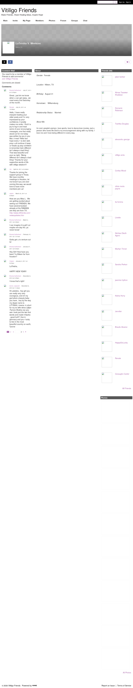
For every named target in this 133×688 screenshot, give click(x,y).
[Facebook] (10, 62)
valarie (11, 193)
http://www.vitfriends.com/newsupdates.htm (19, 213)
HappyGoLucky (121, 342)
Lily (10, 169)
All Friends (126, 388)
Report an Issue (108, 685)
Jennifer (118, 311)
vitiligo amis (120, 155)
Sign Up (122, 2)
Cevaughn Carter (122, 374)
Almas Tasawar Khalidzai (121, 93)
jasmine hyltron (121, 280)
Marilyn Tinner (121, 248)
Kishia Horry (120, 295)
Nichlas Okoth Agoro (121, 234)
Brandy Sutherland (15, 90)
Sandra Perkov (121, 264)
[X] (4, 62)
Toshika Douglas (122, 123)
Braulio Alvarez (121, 327)
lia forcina (119, 202)
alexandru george (122, 139)
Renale (11, 107)
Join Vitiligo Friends (10, 78)
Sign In (128, 2)
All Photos (127, 672)
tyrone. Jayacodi (14, 286)
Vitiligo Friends (19, 10)
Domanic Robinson (119, 109)
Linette (118, 217)
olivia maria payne (119, 187)
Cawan (11, 261)
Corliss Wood (120, 170)
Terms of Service (124, 685)
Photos (104, 397)
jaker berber (120, 76)
